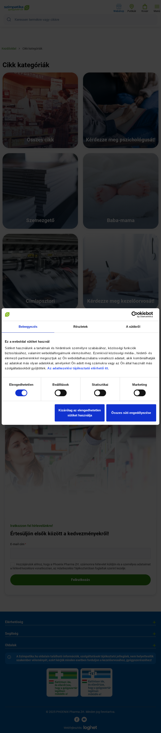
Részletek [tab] (80, 326)
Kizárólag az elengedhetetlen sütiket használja (79, 412)
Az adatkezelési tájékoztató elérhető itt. (78, 368)
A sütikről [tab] (133, 326)
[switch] (61, 393)
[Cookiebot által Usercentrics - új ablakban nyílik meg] (137, 314)
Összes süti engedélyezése (131, 413)
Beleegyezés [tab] (28, 326)
